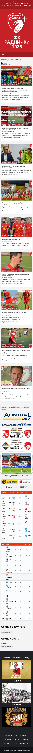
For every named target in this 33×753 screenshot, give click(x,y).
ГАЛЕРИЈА (6, 743)
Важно (4, 84)
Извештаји (15, 199)
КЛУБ (15, 735)
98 (15, 407)
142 (29, 407)
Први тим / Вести (11, 3)
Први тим (14, 84)
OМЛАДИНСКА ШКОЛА (11, 739)
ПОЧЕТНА (8, 735)
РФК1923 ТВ (7, 1)
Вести (9, 84)
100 (19, 407)
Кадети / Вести (6, 5)
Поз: (3, 544)
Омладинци (21, 346)
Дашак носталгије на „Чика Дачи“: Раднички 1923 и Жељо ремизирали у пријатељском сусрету (14, 90)
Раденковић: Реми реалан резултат (13, 166)
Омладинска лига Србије (9, 346)
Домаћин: (12, 492)
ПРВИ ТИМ (22, 735)
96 (11, 407)
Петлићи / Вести (27, 5)
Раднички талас (16, 1)
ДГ (26, 544)
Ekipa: (7, 544)
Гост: (26, 492)
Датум (4, 492)
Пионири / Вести (17, 5)
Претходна (3, 407)
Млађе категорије (17, 344)
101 (22, 407)
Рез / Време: (20, 492)
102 (24, 407)
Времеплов (25, 1)
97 (13, 407)
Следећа (3, 409)
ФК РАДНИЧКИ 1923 (17, 42)
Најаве (14, 124)
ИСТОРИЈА (24, 739)
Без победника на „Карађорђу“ (12, 203)
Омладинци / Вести (22, 3)
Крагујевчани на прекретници (11, 239)
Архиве (3, 643)
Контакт (17, 8)
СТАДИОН (15, 743)
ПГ (29, 544)
